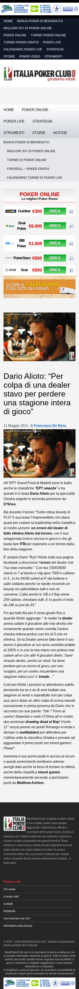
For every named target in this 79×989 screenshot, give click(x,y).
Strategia (55, 49)
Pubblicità (9, 911)
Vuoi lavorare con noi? (17, 918)
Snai (24, 270)
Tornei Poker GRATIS (21, 42)
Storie (9, 56)
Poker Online (15, 35)
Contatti (8, 903)
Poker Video (29, 56)
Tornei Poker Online (48, 35)
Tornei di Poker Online (26, 160)
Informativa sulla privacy (18, 925)
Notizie (60, 133)
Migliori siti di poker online (28, 28)
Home (8, 21)
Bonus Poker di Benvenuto (40, 21)
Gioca (55, 211)
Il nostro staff (11, 896)
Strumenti (54, 56)
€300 (37, 211)
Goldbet (24, 211)
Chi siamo (10, 889)
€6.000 (35, 225)
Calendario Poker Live (23, 49)
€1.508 (35, 243)
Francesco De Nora (50, 425)
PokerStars (22, 258)
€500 (37, 258)
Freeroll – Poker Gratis (28, 169)
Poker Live (52, 42)
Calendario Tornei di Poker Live (34, 177)
